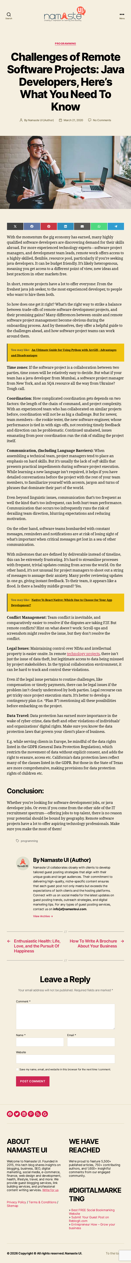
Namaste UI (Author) (41, 120)
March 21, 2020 (73, 120)
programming (29, 841)
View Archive (43, 916)
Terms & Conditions (42, 1202)
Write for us (50, 1190)
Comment (23, 1001)
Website (21, 1052)
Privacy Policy (16, 1202)
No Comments (102, 120)
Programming (65, 43)
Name (20, 1035)
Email (71, 1035)
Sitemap (12, 1206)
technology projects (83, 654)
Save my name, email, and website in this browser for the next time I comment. (65, 1069)
